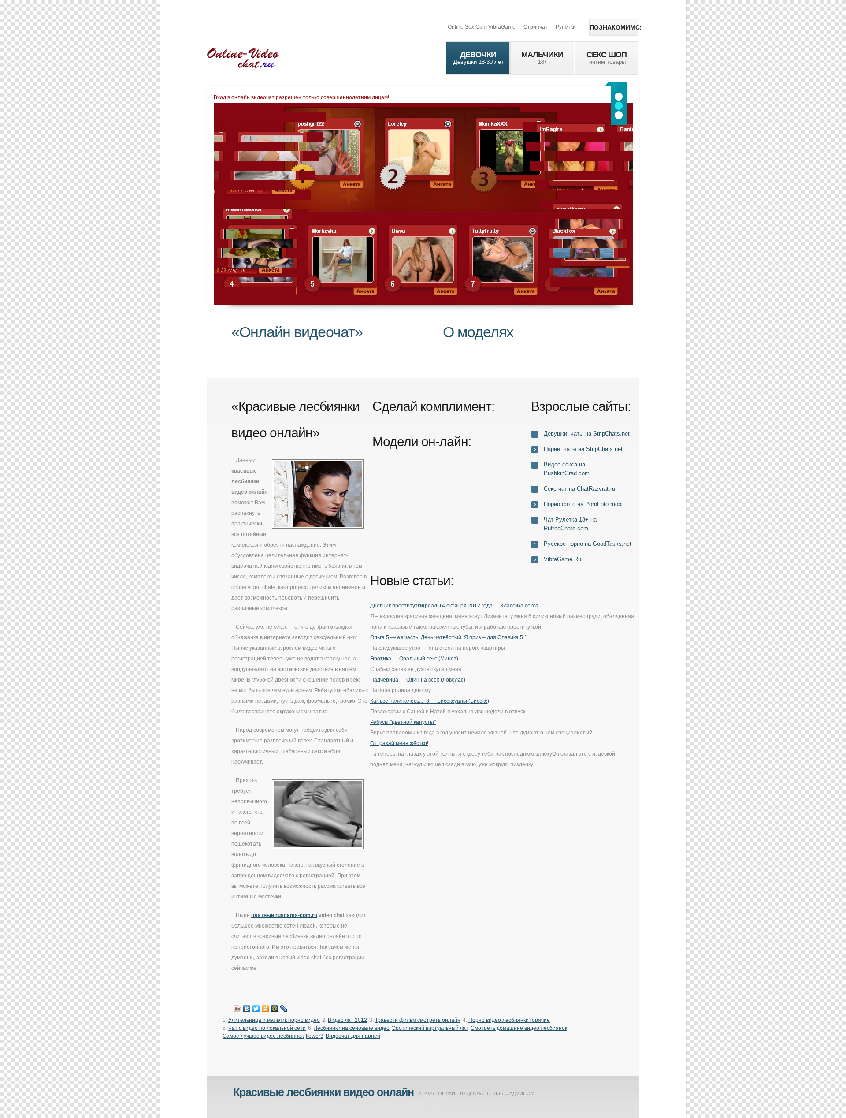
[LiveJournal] (284, 1008)
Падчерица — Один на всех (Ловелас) (417, 680)
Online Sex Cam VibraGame (482, 27)
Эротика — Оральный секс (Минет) (414, 659)
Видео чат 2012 (347, 1020)
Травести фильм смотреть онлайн (417, 1020)
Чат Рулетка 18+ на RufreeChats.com (570, 524)
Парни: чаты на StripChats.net (583, 449)
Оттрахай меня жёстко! (399, 743)
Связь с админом (510, 1093)
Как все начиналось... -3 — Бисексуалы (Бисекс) (429, 701)
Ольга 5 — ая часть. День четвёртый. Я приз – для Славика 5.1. (449, 637)
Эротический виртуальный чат (430, 1028)
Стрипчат (535, 27)
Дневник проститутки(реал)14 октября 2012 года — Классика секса (454, 606)
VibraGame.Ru (562, 559)
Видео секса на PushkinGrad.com (567, 469)
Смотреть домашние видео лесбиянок (519, 1028)
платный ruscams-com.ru (284, 915)
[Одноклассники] (265, 1008)
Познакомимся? (614, 27)
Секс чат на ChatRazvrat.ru (579, 488)
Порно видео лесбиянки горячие (509, 1020)
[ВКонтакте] (247, 1008)
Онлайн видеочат (243, 57)
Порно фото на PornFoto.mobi (583, 504)
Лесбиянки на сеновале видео (352, 1028)
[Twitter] (256, 1008)
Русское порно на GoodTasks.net (587, 543)
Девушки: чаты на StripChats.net (587, 433)
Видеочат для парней (353, 1036)
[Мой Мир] (274, 1008)
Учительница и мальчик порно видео (274, 1020)
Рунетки (566, 27)
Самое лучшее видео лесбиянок (263, 1036)
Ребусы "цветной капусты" (403, 722)
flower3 (314, 1036)
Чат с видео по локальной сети (267, 1028)
